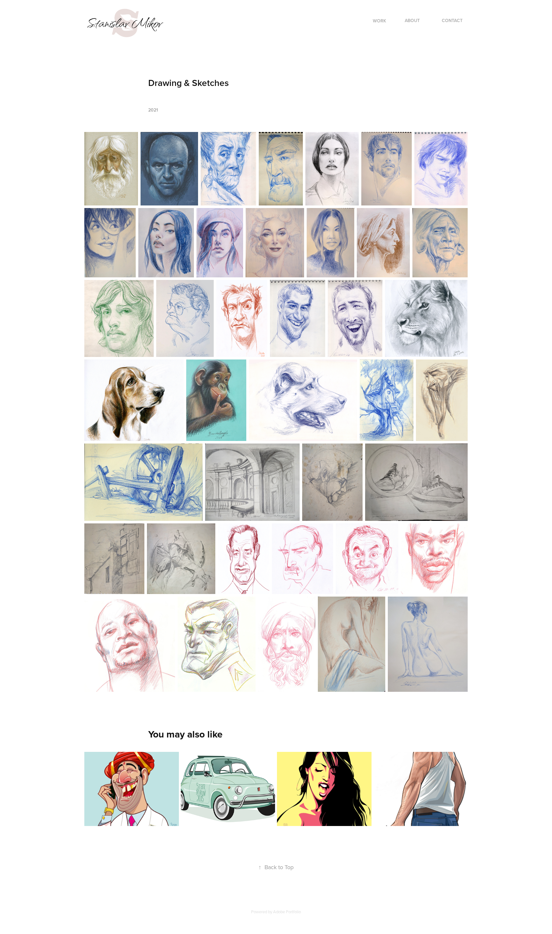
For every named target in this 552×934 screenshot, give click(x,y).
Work (379, 21)
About (412, 20)
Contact (452, 20)
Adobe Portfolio (287, 912)
